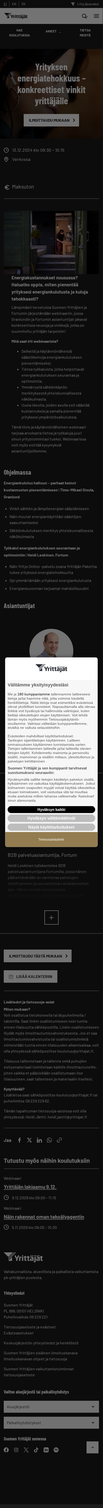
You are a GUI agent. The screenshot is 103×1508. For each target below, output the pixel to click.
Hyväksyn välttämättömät (51, 818)
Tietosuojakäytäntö (51, 839)
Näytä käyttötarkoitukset (51, 827)
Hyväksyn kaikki (51, 809)
